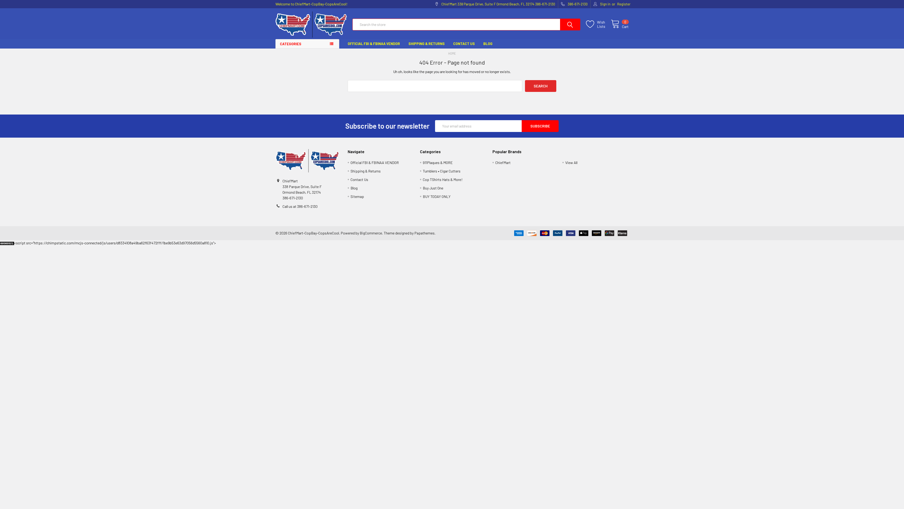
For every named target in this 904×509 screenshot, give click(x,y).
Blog (487, 43)
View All (571, 162)
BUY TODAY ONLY (437, 196)
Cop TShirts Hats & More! (443, 179)
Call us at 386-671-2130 (300, 206)
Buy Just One (433, 188)
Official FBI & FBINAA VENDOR (374, 43)
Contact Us (464, 43)
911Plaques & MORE (438, 162)
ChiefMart (503, 162)
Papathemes (424, 233)
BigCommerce (371, 233)
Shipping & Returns (426, 43)
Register (623, 4)
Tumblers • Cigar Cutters (441, 171)
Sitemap (357, 196)
